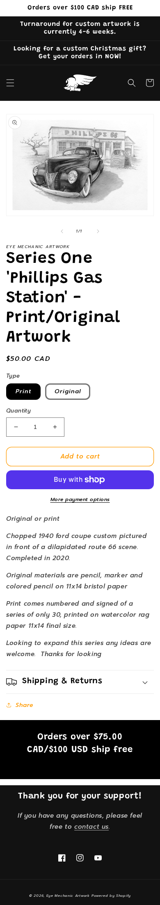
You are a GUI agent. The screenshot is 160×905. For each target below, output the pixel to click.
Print (23, 391)
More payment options (80, 499)
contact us (91, 826)
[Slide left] (62, 231)
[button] (10, 83)
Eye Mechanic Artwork (68, 895)
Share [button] (25, 705)
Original (68, 391)
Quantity (18, 411)
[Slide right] (98, 231)
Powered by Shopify (111, 895)
